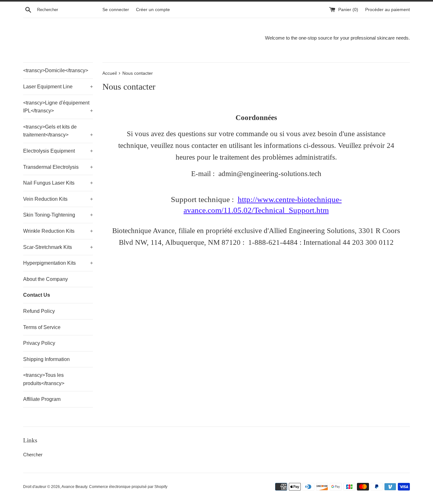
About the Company (45, 279)
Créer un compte (153, 9)
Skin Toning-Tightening (58, 215)
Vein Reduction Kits (58, 199)
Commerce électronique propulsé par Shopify (128, 486)
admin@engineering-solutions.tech (269, 174)
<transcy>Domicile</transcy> (55, 70)
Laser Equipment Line (58, 86)
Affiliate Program (42, 399)
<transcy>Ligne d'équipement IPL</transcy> (58, 107)
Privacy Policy (39, 343)
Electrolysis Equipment (58, 151)
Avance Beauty (74, 486)
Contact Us (36, 295)
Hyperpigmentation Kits (58, 263)
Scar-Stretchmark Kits (58, 247)
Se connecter (115, 9)
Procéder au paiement (387, 9)
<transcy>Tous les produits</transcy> (43, 379)
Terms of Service (42, 327)
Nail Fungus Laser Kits (58, 183)
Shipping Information (46, 359)
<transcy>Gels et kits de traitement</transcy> (58, 131)
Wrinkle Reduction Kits (58, 231)
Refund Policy (39, 311)
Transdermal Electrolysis (58, 167)
